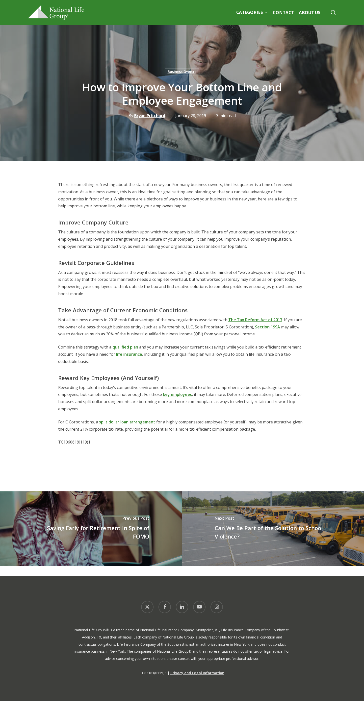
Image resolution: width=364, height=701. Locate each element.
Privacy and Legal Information (197, 672)
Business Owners (182, 71)
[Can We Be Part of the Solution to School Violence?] (273, 528)
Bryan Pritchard (149, 115)
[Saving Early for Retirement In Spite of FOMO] (91, 528)
